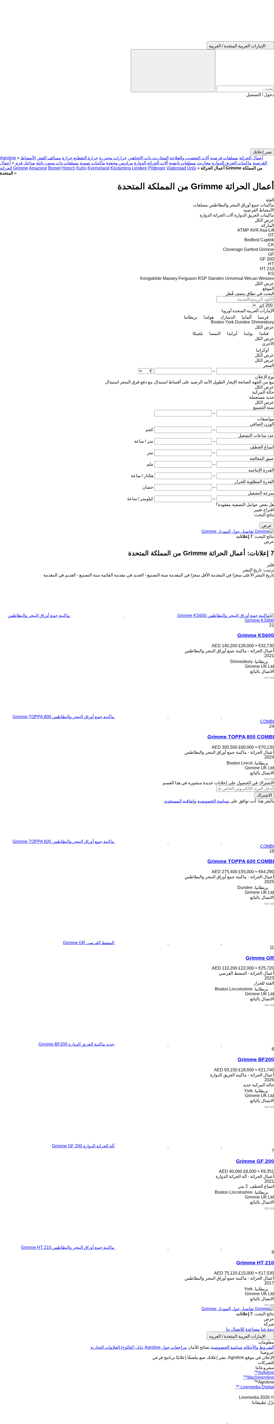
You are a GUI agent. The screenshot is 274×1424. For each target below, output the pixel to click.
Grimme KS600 (255, 635)
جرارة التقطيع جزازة (80, 158)
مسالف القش (49, 158)
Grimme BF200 (256, 1059)
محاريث (204, 163)
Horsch (68, 168)
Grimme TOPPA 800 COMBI (240, 737)
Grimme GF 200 (255, 1161)
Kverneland (98, 168)
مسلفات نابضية (182, 163)
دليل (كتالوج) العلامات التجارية (116, 1347)
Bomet (54, 168)
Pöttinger (156, 168)
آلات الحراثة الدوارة (151, 163)
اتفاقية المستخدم (179, 801)
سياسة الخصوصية (213, 801)
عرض (267, 525)
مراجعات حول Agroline (165, 1347)
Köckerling (121, 168)
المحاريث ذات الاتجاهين (148, 158)
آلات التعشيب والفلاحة (189, 158)
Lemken (139, 168)
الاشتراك (264, 795)
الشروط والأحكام (258, 1347)
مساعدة (252, 1329)
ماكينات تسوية (92, 163)
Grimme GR (260, 958)
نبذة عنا (267, 1329)
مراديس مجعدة (119, 163)
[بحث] (173, 70)
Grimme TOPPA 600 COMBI (240, 861)
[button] (137, 123)
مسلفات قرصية (224, 158)
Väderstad (176, 168)
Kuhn (81, 168)
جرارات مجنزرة (113, 158)
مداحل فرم (25, 163)
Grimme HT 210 (255, 1262)
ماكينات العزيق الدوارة (232, 163)
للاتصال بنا (235, 1329)
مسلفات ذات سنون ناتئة (57, 163)
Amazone (38, 168)
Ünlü (191, 168)
